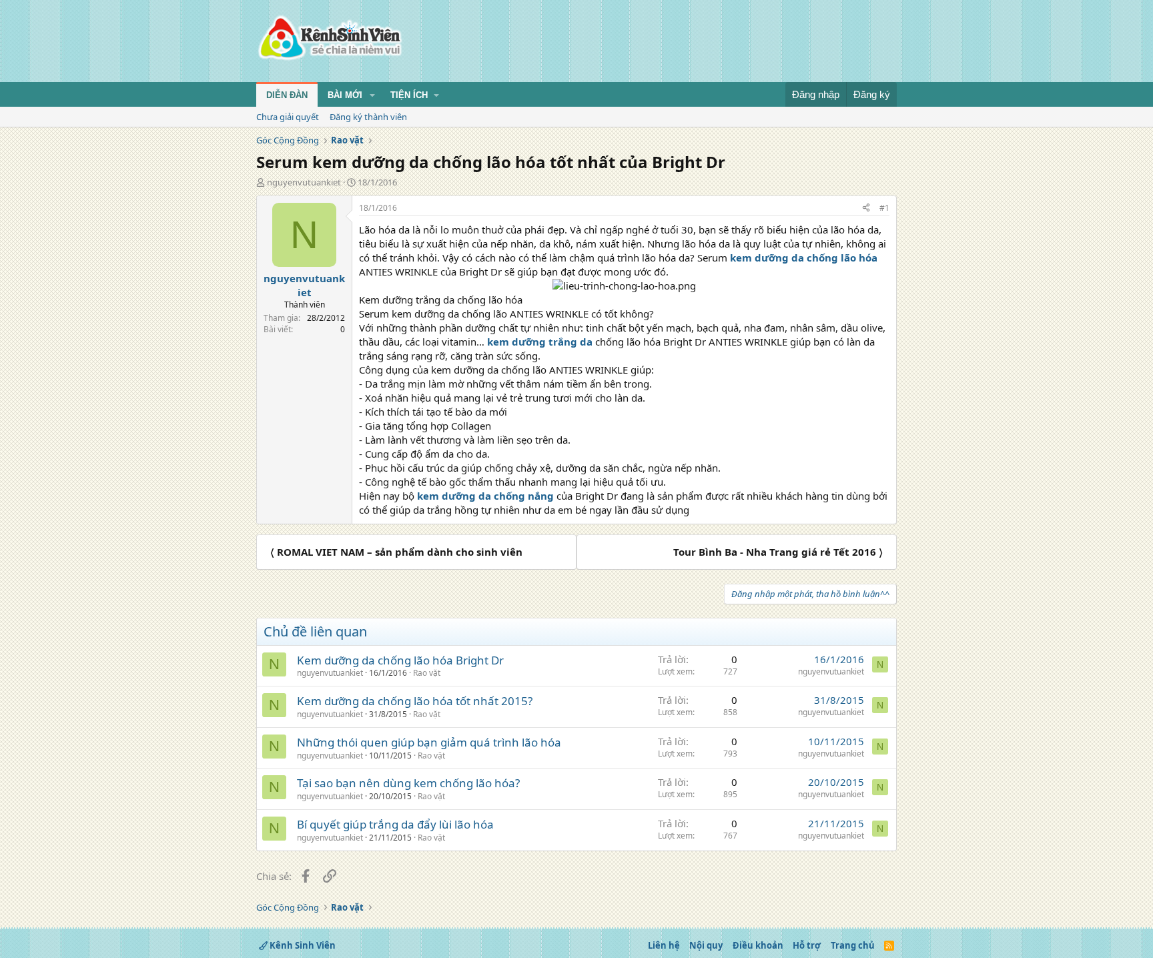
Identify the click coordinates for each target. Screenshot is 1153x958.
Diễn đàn (287, 95)
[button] (372, 95)
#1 (884, 207)
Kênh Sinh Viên (302, 945)
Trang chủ (853, 945)
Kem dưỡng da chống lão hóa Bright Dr (400, 660)
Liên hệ (664, 945)
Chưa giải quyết (287, 117)
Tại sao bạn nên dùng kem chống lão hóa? (408, 783)
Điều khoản (758, 945)
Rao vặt (426, 672)
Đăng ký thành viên (368, 117)
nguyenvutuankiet (304, 182)
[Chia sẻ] (866, 208)
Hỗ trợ (807, 945)
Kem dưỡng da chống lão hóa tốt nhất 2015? (414, 700)
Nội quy (706, 945)
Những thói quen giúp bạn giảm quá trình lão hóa (429, 742)
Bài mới (345, 95)
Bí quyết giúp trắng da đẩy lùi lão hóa (395, 824)
